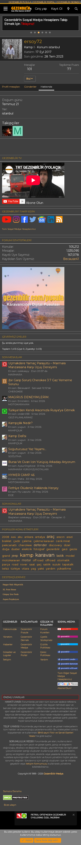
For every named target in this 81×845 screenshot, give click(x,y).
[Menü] (5, 9)
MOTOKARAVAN (18, 404)
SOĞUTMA (14, 456)
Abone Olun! (64, 688)
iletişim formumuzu (36, 763)
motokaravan (11, 560)
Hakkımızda (10, 629)
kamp (26, 555)
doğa (5, 549)
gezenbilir (53, 549)
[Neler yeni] (68, 9)
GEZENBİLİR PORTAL (44, 2)
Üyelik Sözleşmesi (46, 638)
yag (33, 568)
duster (15, 549)
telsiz (5, 568)
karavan (45, 555)
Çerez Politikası (45, 654)
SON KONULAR (11, 503)
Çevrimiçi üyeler (14, 336)
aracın (60, 536)
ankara (28, 536)
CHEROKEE (15, 391)
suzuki (56, 564)
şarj (39, 564)
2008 (5, 536)
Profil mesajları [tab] (11, 86)
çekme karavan (43, 541)
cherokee (25, 545)
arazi (69, 536)
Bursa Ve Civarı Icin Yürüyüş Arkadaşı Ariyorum (41, 462)
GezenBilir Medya (53, 773)
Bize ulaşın (10, 804)
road (15, 564)
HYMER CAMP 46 (21, 475)
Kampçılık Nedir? (20, 423)
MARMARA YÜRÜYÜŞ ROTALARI (28, 469)
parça (6, 564)
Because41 (71, 259)
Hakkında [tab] (46, 86)
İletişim (7, 659)
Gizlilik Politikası (45, 646)
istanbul (54, 47)
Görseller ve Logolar (9, 654)
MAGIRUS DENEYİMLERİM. (28, 397)
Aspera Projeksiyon (11, 599)
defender (40, 545)
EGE (11, 495)
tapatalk (67, 564)
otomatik (63, 560)
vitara (25, 568)
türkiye (15, 568)
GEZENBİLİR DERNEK (68, 2)
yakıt (41, 568)
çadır (16, 541)
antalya (40, 536)
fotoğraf (39, 549)
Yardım (44, 659)
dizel (67, 545)
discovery (55, 545)
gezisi (73, 549)
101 (29, 69)
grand (6, 555)
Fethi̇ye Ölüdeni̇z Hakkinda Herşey (33, 488)
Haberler (7, 644)
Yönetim (7, 636)
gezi (65, 549)
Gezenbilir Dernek (26, 638)
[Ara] (76, 9)
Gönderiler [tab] (30, 86)
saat (32, 564)
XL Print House (9, 589)
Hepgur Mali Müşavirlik (13, 584)
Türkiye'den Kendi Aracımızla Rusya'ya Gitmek (41, 410)
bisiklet (6, 541)
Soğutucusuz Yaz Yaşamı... (27, 449)
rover (23, 564)
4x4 (13, 536)
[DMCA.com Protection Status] (15, 799)
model (70, 555)
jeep (15, 556)
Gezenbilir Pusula (26, 631)
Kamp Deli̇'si (17, 436)
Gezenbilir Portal (26, 654)
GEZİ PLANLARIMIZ (20, 417)
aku (20, 536)
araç (51, 536)
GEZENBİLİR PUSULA (20, 2)
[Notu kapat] (73, 815)
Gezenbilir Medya (26, 646)
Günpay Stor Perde (10, 594)
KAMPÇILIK (15, 430)
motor (26, 560)
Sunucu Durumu (12, 791)
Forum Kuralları (44, 631)
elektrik (27, 549)
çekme (27, 541)
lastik (60, 556)
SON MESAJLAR (12, 357)
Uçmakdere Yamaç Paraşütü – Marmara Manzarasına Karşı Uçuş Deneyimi (37, 365)
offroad (50, 560)
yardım (50, 568)
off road (38, 560)
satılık (46, 564)
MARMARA (15, 374)
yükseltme (64, 568)
